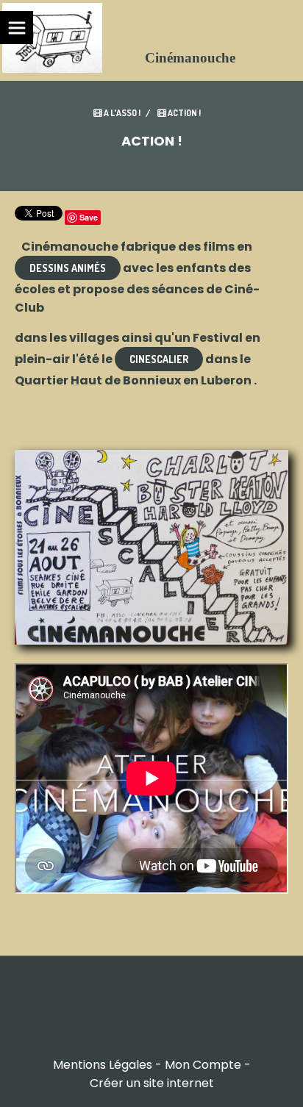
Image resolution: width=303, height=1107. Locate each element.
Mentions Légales (102, 1064)
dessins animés (67, 268)
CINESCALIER (158, 359)
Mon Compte (203, 1064)
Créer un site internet (152, 1083)
